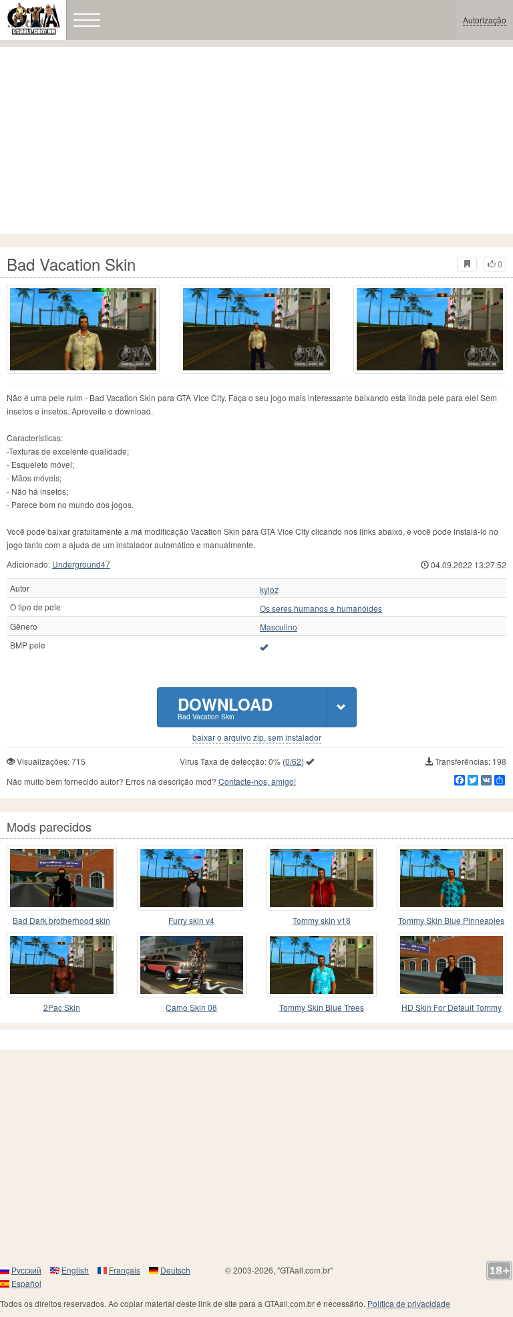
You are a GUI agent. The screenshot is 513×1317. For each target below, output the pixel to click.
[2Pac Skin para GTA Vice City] (62, 965)
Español (26, 1283)
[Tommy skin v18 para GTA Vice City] (322, 878)
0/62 (293, 761)
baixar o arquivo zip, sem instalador (256, 737)
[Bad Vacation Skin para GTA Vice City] (83, 329)
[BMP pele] (264, 646)
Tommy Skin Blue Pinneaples (451, 920)
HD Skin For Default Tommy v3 (451, 1007)
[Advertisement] (256, 140)
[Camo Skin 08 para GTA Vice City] (192, 965)
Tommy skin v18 (322, 920)
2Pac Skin (61, 1007)
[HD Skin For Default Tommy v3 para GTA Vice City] (452, 965)
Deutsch (175, 1270)
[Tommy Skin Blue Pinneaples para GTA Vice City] (452, 878)
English (75, 1270)
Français (124, 1270)
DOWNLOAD (225, 707)
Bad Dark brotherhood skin (61, 920)
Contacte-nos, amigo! (257, 781)
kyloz (269, 589)
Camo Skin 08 (191, 1007)
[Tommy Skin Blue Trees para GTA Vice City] (322, 965)
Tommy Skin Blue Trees (321, 1007)
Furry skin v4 (191, 920)
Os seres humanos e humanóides (321, 608)
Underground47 (81, 564)
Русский (26, 1270)
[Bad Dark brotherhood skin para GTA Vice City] (62, 878)
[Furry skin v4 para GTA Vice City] (192, 878)
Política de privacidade (408, 1303)
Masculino (278, 627)
